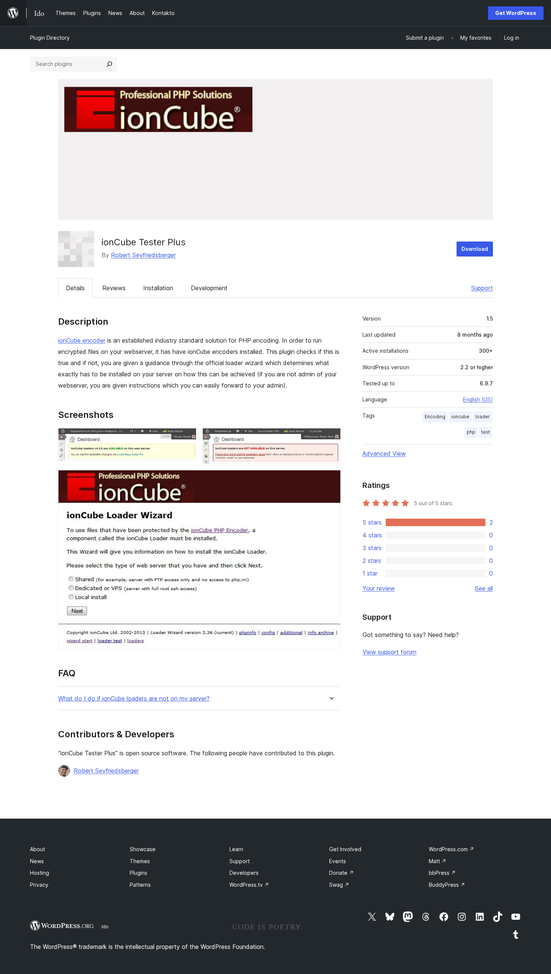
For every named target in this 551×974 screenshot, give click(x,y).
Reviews (114, 288)
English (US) (478, 399)
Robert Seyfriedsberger (143, 255)
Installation (158, 288)
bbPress (442, 873)
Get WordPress (515, 13)
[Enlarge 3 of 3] (330, 480)
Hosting (39, 873)
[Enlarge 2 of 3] (330, 438)
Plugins (138, 873)
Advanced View (384, 453)
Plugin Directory (50, 37)
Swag (339, 885)
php (471, 432)
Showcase (143, 849)
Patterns (140, 885)
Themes (140, 861)
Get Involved (345, 849)
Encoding (435, 416)
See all (484, 588)
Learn (236, 849)
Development (209, 288)
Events (337, 861)
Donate (341, 873)
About (37, 849)
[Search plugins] (109, 64)
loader (482, 416)
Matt (437, 861)
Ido (105, 926)
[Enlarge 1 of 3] (186, 438)
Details (75, 288)
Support (482, 288)
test (485, 432)
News (37, 861)
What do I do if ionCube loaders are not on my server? (134, 698)
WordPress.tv (249, 885)
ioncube (460, 416)
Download (474, 249)
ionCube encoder (81, 340)
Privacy (39, 885)
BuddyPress (447, 885)
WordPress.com (451, 849)
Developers (244, 873)
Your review (378, 588)
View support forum (389, 652)
